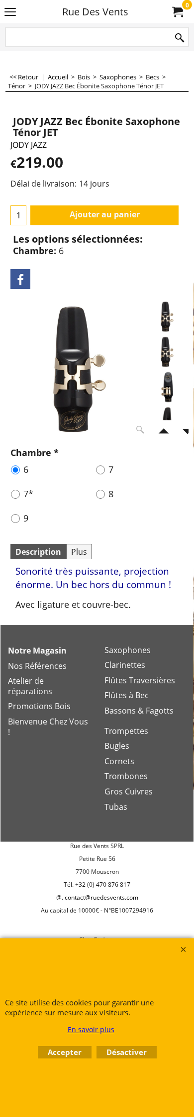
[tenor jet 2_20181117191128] (167, 351)
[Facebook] (20, 279)
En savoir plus (91, 1029)
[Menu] (10, 12)
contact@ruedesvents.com (101, 897)
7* (28, 494)
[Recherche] (179, 38)
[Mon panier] (177, 12)
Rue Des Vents (95, 11)
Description (38, 551)
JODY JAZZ (28, 144)
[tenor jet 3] (167, 387)
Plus (79, 551)
